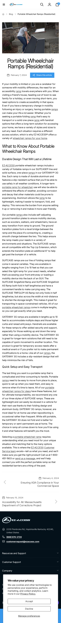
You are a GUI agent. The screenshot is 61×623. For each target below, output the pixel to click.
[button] (4, 4)
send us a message (25, 458)
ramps (54, 109)
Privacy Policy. (28, 593)
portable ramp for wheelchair (17, 187)
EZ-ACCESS (8, 165)
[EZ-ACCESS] (16, 522)
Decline (29, 608)
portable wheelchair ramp (27, 436)
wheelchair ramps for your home (30, 138)
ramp (18, 91)
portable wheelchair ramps (16, 307)
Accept (29, 601)
